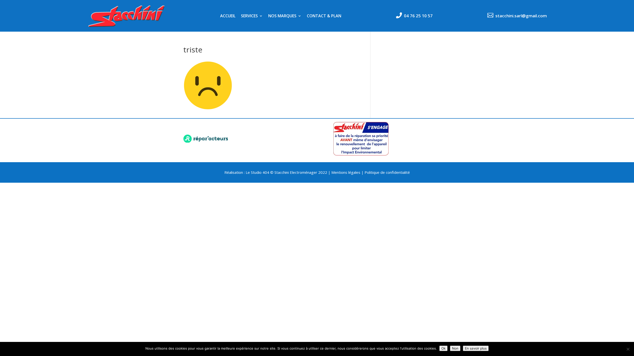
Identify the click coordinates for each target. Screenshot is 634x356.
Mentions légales (345, 172)
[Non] (627, 349)
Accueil (228, 16)
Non (455, 348)
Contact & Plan (324, 16)
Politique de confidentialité (387, 172)
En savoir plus (476, 348)
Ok (443, 348)
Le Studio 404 (258, 172)
